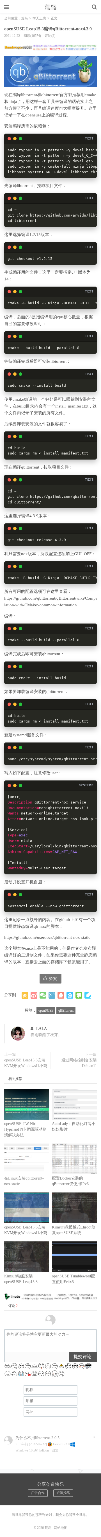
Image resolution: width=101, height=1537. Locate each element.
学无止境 (39, 18)
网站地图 (60, 1528)
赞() (53, 978)
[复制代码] (89, 150)
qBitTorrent (66, 1010)
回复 (55, 1450)
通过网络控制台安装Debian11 (79, 1063)
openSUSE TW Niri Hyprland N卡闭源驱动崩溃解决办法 (25, 1129)
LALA (41, 1029)
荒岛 (50, 7)
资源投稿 (63, 1493)
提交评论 (82, 1356)
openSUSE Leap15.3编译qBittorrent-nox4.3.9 (48, 28)
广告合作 (38, 1493)
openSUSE (45, 1010)
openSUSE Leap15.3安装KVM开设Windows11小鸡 (25, 1063)
